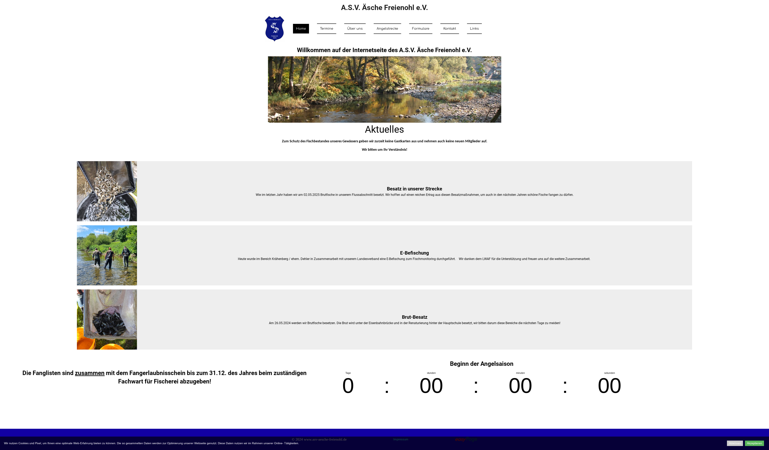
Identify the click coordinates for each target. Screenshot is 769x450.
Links (474, 28)
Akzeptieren (754, 443)
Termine (326, 28)
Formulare (420, 28)
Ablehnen (735, 443)
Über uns (355, 28)
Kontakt (449, 28)
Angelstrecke (387, 28)
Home (301, 28)
